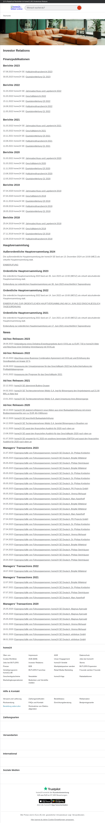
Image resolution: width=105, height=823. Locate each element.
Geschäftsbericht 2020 (36, 163)
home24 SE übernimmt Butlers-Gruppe (32, 386)
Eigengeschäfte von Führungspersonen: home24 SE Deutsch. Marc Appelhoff (49, 499)
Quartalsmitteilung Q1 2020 (38, 179)
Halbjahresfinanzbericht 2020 (39, 174)
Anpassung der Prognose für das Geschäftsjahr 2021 (38, 374)
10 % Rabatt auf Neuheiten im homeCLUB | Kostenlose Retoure (25, 1)
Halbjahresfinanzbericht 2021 (39, 141)
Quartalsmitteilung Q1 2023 (38, 77)
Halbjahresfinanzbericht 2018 (39, 239)
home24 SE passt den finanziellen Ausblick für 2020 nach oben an (44, 428)
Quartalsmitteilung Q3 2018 (37, 234)
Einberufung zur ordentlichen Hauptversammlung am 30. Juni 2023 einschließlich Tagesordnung (47, 284)
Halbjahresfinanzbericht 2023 (39, 72)
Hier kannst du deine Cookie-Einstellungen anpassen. (52, 820)
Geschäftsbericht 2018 (36, 229)
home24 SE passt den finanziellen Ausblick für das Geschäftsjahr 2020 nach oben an (52, 433)
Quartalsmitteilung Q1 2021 (37, 146)
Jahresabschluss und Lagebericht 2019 (43, 191)
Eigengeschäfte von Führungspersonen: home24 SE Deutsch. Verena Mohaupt (50, 494)
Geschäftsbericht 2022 (36, 96)
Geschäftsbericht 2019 (36, 196)
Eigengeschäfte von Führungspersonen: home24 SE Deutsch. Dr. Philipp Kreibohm (52, 453)
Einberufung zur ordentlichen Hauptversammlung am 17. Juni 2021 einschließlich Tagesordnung (47, 326)
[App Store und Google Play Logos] (52, 801)
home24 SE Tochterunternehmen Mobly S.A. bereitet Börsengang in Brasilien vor (51, 423)
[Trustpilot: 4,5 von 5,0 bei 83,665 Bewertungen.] (52, 789)
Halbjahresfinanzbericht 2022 (39, 106)
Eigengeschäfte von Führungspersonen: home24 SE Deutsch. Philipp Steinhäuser (51, 463)
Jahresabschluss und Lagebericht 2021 (43, 126)
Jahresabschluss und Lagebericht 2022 (43, 91)
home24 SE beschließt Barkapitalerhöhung (34, 418)
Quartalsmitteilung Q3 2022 (37, 101)
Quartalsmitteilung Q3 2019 (37, 201)
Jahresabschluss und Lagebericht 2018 (43, 223)
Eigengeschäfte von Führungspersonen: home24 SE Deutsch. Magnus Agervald (50, 609)
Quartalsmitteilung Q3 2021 (37, 136)
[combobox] (53, 8)
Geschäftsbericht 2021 (36, 131)
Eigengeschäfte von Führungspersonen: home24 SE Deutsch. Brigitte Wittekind (50, 458)
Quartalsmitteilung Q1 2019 (38, 211)
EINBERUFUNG (10, 265)
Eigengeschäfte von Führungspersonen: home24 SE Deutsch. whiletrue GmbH (50, 634)
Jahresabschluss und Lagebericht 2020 (43, 158)
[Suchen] (79, 8)
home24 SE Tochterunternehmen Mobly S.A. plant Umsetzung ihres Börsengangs (51, 399)
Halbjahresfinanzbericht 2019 (39, 206)
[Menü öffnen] (6, 8)
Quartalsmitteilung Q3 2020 (37, 168)
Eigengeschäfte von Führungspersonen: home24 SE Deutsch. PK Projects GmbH (51, 489)
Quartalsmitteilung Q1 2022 (37, 111)
